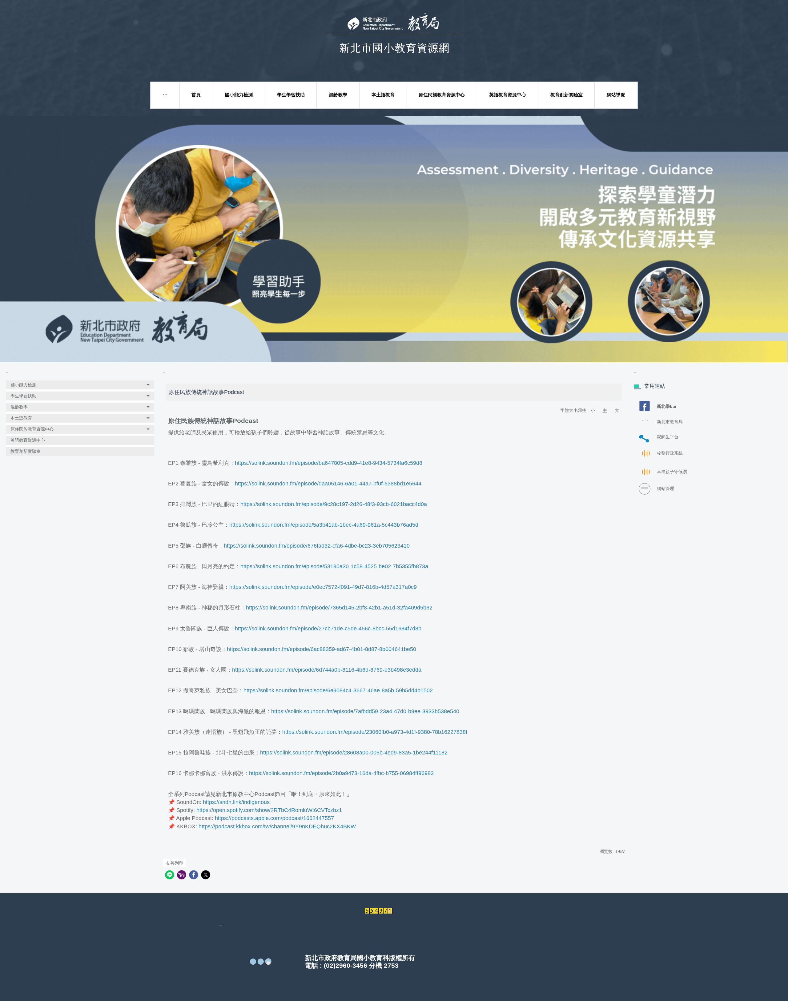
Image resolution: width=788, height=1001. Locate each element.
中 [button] (605, 410)
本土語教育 (383, 94)
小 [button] (593, 410)
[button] (80, 384)
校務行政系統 (670, 453)
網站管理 (665, 488)
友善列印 (174, 863)
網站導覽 (616, 94)
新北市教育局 (670, 421)
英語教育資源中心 (507, 94)
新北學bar (667, 406)
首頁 (196, 94)
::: (165, 94)
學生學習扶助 (291, 94)
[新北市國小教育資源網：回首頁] (394, 39)
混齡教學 (338, 94)
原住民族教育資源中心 (442, 94)
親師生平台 (667, 436)
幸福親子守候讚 (672, 471)
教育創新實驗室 (566, 94)
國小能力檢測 (239, 94)
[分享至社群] (170, 875)
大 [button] (617, 410)
